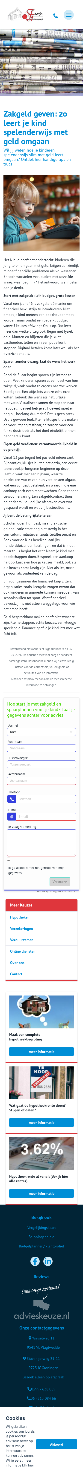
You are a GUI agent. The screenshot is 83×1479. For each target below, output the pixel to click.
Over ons (17, 962)
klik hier (28, 1465)
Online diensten (23, 951)
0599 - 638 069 (43, 1389)
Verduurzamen (21, 940)
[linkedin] (48, 1261)
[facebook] (35, 1261)
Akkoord (56, 1444)
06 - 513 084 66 (43, 1398)
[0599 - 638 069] (55, 14)
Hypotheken (20, 917)
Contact (16, 974)
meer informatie (41, 1051)
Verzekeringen (21, 928)
